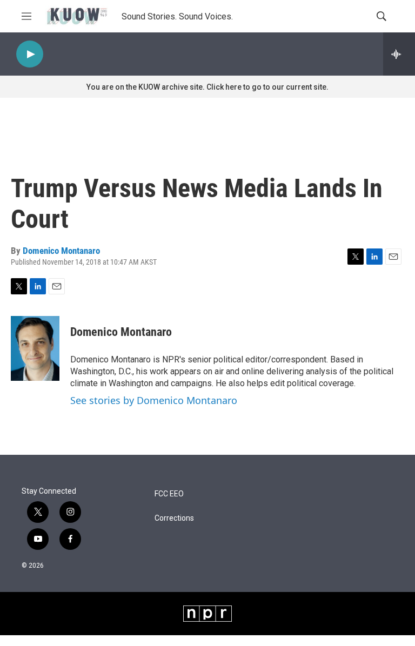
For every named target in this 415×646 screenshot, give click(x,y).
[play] (29, 54)
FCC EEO (169, 494)
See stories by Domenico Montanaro (153, 400)
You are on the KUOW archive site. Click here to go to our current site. (207, 87)
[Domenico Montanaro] (35, 348)
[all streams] (399, 54)
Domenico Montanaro (61, 250)
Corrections (174, 518)
